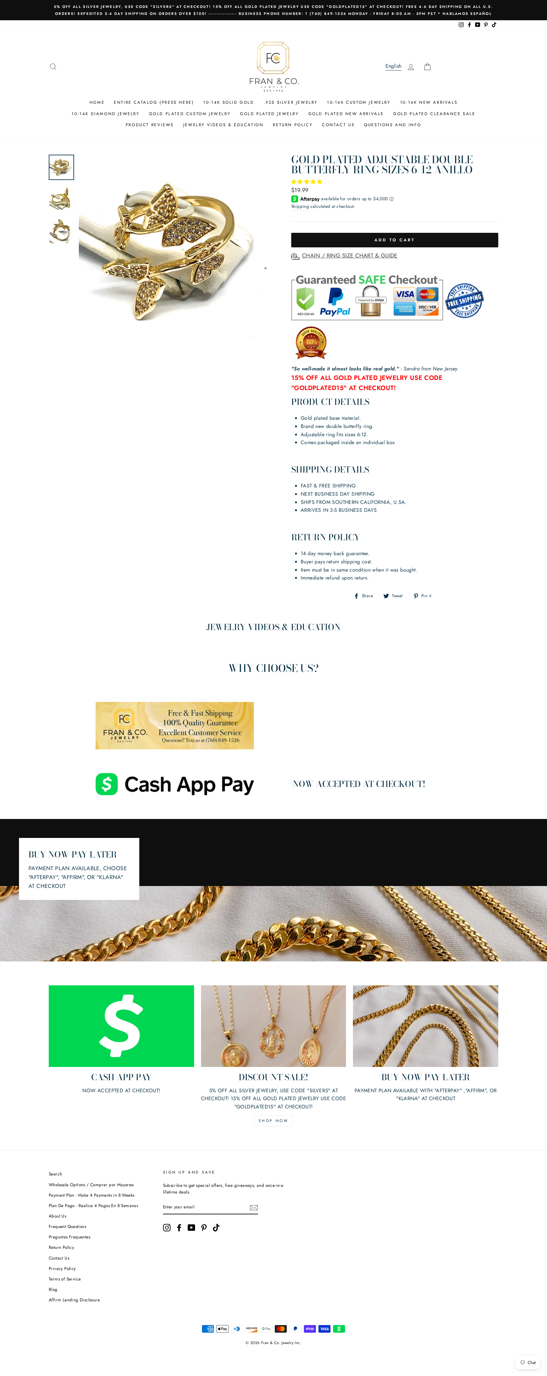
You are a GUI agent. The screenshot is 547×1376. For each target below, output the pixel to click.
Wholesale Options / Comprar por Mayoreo (91, 1184)
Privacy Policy (62, 1268)
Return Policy (61, 1247)
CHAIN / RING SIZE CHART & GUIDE (350, 255)
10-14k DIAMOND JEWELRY (105, 114)
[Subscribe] (254, 1207)
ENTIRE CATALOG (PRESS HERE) (154, 102)
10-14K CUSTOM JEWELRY (359, 102)
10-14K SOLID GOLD (228, 102)
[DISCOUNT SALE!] (273, 1026)
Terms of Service (65, 1279)
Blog (53, 1289)
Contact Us (59, 1258)
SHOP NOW (274, 1121)
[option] (273, 10)
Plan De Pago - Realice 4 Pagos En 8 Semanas (93, 1205)
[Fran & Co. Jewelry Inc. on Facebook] (179, 1227)
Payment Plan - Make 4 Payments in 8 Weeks (91, 1195)
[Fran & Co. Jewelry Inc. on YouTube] (191, 1227)
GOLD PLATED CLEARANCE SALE (434, 114)
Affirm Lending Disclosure (74, 1300)
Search (55, 1174)
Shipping (300, 206)
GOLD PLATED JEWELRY (269, 114)
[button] (307, 181)
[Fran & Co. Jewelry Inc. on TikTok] (216, 1227)
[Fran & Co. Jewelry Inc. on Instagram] (167, 1227)
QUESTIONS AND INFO (392, 125)
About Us (57, 1216)
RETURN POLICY (292, 125)
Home (97, 102)
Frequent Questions (67, 1226)
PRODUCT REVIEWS (150, 125)
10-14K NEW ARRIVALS (428, 102)
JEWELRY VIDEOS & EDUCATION (223, 125)
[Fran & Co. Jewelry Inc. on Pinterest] (204, 1227)
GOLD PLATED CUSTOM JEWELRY (190, 114)
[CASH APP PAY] (121, 1026)
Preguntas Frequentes (69, 1237)
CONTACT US (338, 125)
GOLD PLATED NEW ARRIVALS (346, 114)
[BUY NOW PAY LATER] (425, 1026)
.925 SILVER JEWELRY (291, 102)
